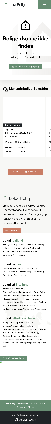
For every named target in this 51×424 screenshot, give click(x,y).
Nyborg (21, 268)
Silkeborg (27, 251)
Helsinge (16, 295)
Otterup (22, 272)
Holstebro (16, 248)
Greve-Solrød (40, 292)
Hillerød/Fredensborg (12, 299)
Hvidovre (22, 333)
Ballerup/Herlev (18, 323)
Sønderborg (38, 251)
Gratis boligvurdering (15, 358)
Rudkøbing (39, 272)
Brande (22, 245)
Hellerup (6, 333)
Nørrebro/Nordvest (24, 339)
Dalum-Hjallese (9, 268)
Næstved (33, 302)
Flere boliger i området (27, 171)
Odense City (31, 268)
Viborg (22, 255)
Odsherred (43, 302)
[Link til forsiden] (12, 5)
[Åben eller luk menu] (44, 4)
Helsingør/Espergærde (31, 295)
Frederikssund (16, 289)
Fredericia (31, 245)
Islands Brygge (33, 333)
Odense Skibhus (10, 272)
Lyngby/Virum (9, 339)
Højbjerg (6, 248)
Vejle (15, 255)
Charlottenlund (26, 326)
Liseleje (23, 302)
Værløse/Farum (9, 309)
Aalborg (6, 245)
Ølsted (6, 306)
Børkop (14, 245)
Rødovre (14, 343)
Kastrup (6, 336)
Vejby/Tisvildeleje (26, 309)
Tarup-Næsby (20, 275)
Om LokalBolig (11, 230)
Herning (41, 245)
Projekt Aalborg (37, 248)
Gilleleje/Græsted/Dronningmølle (17, 292)
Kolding (25, 248)
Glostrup (43, 329)
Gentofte (33, 329)
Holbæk (26, 299)
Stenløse (24, 306)
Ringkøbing (17, 251)
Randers (6, 251)
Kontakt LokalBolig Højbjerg (27, 67)
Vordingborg (40, 309)
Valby (5, 346)
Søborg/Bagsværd (28, 343)
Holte (14, 333)
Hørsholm (36, 299)
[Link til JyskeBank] (25, 419)
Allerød (6, 289)
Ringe (30, 272)
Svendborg (7, 275)
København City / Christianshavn (25, 336)
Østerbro (39, 339)
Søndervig (7, 255)
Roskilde (14, 306)
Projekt (6, 343)
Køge (16, 302)
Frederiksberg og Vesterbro (15, 329)
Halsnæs (6, 295)
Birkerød (30, 323)
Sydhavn (42, 343)
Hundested (8, 302)
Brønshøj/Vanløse (10, 326)
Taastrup (33, 306)
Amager (6, 323)
